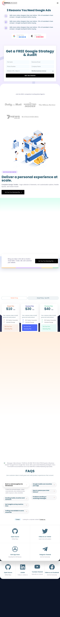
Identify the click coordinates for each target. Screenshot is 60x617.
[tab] (14, 298)
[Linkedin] (51, 610)
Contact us (15, 591)
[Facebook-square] (49, 610)
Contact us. (42, 519)
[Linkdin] (22, 570)
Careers (4, 594)
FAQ (3, 596)
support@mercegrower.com (31, 601)
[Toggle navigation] (44, 3)
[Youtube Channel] (37, 569)
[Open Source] (8, 570)
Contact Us (5, 599)
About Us (4, 591)
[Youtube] (57, 610)
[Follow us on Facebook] (52, 570)
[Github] (54, 610)
